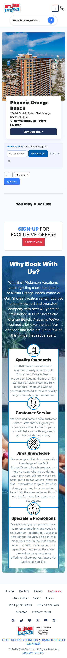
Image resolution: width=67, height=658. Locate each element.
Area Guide (20, 598)
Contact (21, 612)
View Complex (32, 131)
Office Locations (48, 605)
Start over (54, 153)
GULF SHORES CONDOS (20, 640)
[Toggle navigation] (55, 8)
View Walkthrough (23, 120)
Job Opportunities (20, 605)
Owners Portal (41, 612)
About (50, 598)
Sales (36, 598)
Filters (13, 181)
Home (10, 591)
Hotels (38, 591)
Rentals (24, 591)
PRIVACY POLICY (33, 653)
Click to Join (33, 242)
